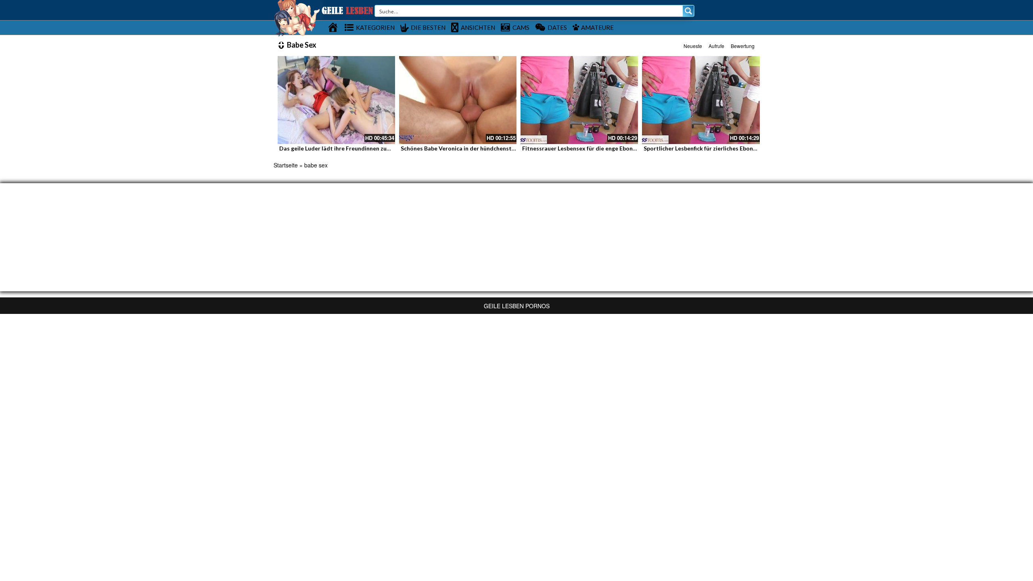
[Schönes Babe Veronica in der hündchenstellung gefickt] (457, 100)
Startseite (286, 165)
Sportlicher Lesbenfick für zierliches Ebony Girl (705, 148)
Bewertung (743, 45)
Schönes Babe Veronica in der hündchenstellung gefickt (474, 148)
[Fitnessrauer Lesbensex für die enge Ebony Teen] (579, 100)
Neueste (693, 45)
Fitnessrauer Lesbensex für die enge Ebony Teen (586, 148)
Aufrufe (716, 45)
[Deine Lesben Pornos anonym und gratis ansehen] (297, 17)
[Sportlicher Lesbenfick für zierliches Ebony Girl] (700, 100)
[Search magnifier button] (688, 11)
